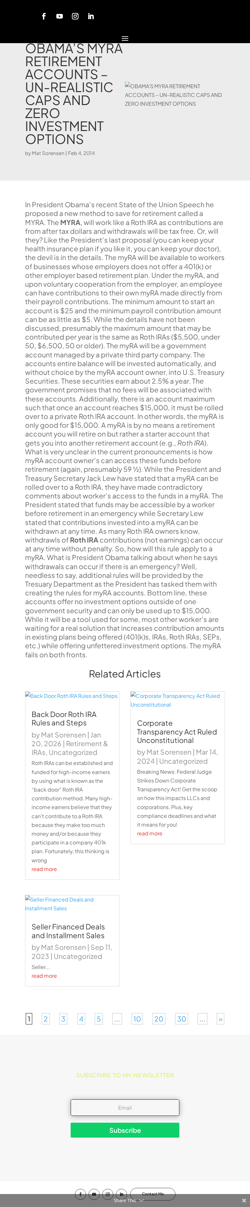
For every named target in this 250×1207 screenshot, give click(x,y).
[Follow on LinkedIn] (90, 16)
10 (137, 1018)
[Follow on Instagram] (75, 16)
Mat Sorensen (48, 153)
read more (44, 869)
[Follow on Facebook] (43, 16)
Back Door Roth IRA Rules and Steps (64, 718)
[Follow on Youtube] (59, 16)
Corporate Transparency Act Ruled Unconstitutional (177, 731)
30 (181, 1018)
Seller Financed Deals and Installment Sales (68, 930)
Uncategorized (73, 752)
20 (158, 1018)
